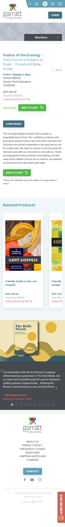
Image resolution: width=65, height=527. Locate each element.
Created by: (26, 502)
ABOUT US (32, 441)
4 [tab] (25, 404)
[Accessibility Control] (45, 3)
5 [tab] (30, 404)
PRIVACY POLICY (32, 445)
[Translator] (37, 4)
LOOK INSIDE (13, 124)
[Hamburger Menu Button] (60, 3)
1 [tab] (12, 404)
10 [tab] (52, 404)
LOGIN (55, 15)
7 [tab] (39, 404)
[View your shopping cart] (52, 3)
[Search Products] (30, 3)
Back (59, 70)
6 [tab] (34, 404)
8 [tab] (43, 404)
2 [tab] (16, 404)
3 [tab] (21, 404)
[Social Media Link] (24, 480)
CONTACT (32, 471)
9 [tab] (48, 404)
